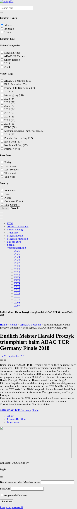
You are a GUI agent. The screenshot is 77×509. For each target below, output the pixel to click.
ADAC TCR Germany (18, 410)
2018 (3, 410)
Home (3, 324)
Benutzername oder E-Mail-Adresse (20, 482)
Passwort (5, 488)
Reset (4, 208)
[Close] (1, 322)
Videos (13, 324)
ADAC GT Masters (30, 324)
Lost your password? (11, 507)
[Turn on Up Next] (5, 360)
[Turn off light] (1, 360)
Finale (35, 410)
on (13, 356)
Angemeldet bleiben (15, 495)
